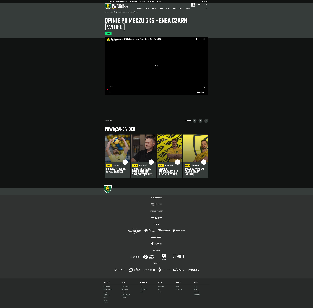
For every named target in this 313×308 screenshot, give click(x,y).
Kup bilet (160, 292)
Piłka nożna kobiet (108, 289)
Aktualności (139, 9)
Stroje (195, 286)
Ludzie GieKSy (125, 286)
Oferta (177, 286)
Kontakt (188, 9)
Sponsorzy (179, 289)
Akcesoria (196, 292)
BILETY (167, 9)
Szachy (106, 297)
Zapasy (106, 300)
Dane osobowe (126, 294)
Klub (147, 9)
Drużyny (154, 9)
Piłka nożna (107, 286)
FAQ (159, 289)
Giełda (123, 292)
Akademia (106, 303)
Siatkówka (106, 294)
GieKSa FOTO (143, 289)
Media (181, 9)
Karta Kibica (161, 286)
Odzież (196, 289)
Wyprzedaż (197, 294)
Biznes (174, 9)
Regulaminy (125, 289)
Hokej (105, 292)
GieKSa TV (142, 286)
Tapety (142, 292)
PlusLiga (108, 33)
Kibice (161, 9)
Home (106, 12)
